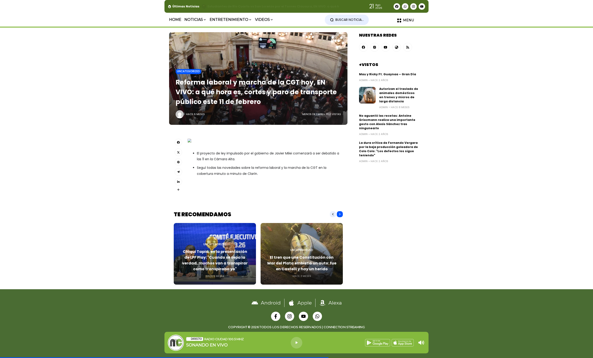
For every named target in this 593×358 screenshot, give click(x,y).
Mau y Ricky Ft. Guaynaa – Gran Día (387, 74)
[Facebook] (397, 6)
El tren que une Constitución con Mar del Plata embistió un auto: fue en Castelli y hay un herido (301, 263)
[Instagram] (413, 6)
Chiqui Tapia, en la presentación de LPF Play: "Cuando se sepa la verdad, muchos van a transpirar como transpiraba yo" (215, 260)
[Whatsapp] (405, 6)
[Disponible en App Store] (403, 342)
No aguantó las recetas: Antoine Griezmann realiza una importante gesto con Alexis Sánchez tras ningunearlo (387, 122)
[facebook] (363, 47)
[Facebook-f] (275, 316)
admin (363, 80)
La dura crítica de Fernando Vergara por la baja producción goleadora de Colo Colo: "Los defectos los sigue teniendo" (388, 149)
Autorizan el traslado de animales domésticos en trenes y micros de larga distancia (398, 95)
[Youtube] (422, 6)
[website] (396, 47)
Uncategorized (188, 71)
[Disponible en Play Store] (377, 342)
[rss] (407, 47)
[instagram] (374, 47)
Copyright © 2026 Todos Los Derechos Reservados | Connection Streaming (296, 327)
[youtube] (385, 47)
